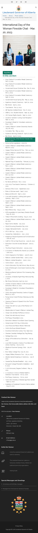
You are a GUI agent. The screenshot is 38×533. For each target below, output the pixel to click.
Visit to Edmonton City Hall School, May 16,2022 (19, 265)
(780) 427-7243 (10, 433)
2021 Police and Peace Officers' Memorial (17, 325)
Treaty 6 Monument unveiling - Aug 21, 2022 (18, 217)
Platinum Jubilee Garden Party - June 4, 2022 (18, 257)
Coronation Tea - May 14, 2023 (14, 131)
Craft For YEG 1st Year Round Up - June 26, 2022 (20, 241)
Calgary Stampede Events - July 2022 (16, 229)
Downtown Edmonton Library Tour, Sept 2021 (19, 331)
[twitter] (16, 2)
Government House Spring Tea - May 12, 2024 (19, 99)
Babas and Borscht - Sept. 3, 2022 (15, 194)
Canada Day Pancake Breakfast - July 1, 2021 (18, 361)
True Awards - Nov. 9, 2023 (13, 107)
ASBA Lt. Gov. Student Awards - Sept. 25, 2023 (19, 112)
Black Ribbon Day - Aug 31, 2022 (15, 210)
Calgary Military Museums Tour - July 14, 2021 (19, 354)
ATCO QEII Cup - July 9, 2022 (14, 231)
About (10, 15)
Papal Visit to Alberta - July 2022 (15, 223)
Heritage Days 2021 (11, 336)
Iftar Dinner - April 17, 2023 (13, 136)
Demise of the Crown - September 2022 (17, 189)
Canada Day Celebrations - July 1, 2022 (17, 234)
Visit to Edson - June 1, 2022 (13, 263)
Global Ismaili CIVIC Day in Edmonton (16, 323)
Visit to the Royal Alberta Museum (15, 328)
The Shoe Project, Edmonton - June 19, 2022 (18, 248)
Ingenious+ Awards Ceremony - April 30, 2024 (19, 102)
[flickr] (21, 2)
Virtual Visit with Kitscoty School (15, 315)
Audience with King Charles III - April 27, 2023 (18, 133)
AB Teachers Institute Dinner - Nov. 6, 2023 (18, 110)
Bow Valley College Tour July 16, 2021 (16, 352)
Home (4, 15)
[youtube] (25, 2)
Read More (7, 72)
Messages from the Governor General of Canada (15, 488)
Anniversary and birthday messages (12, 484)
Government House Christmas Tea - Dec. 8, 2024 (20, 88)
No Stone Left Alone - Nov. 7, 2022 (15, 182)
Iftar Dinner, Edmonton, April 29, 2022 (16, 281)
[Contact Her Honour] (12, 2)
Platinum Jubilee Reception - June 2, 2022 (18, 260)
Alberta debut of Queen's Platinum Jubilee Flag (19, 310)
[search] (36, 7)
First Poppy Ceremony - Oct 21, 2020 (16, 377)
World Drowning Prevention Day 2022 (16, 226)
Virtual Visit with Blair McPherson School (17, 313)
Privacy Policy (19, 526)
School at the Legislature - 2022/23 (16, 143)
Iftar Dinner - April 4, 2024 (13, 105)
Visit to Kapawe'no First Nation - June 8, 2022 (18, 255)
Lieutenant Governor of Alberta (19, 12)
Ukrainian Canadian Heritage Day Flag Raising (18, 333)
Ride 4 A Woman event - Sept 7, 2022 (16, 191)
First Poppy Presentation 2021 (14, 318)
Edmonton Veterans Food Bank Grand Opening (19, 320)
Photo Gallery (19, 15)
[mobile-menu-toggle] (2, 7)
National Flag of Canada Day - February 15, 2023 (19, 161)
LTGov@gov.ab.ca (11, 440)
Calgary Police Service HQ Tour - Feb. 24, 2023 (19, 150)
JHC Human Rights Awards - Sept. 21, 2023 (18, 115)
